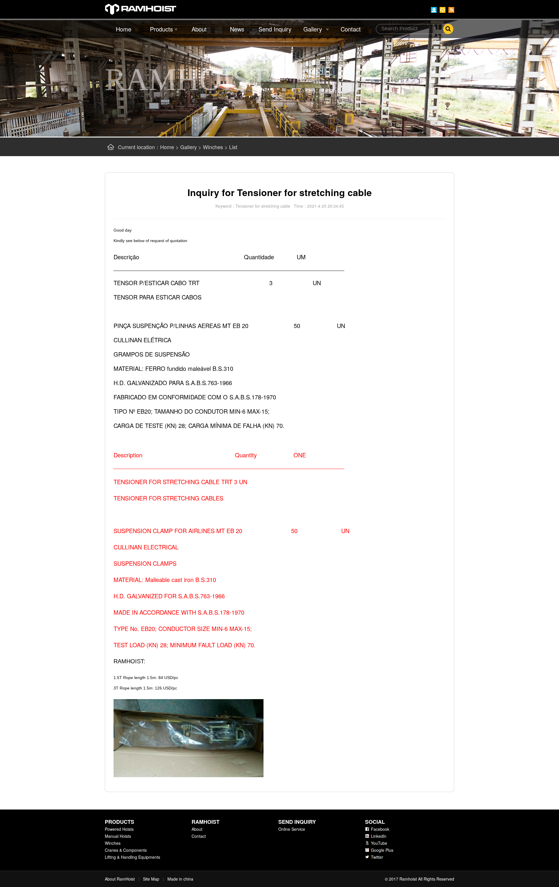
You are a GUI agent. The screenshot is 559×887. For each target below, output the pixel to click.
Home (123, 29)
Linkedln (378, 836)
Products (161, 29)
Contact (351, 29)
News (237, 29)
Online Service (291, 829)
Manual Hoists (118, 836)
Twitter (377, 857)
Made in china (180, 879)
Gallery (312, 29)
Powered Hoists (119, 829)
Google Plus (382, 850)
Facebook (380, 829)
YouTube (379, 843)
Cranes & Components (126, 850)
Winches (213, 147)
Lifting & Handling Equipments (132, 857)
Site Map (151, 879)
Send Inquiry (275, 29)
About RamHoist (120, 879)
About (199, 29)
